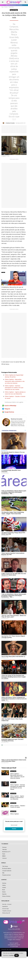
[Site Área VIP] (14, 2)
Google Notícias (9, 412)
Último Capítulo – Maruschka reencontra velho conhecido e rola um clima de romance (14, 381)
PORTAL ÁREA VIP (5, 900)
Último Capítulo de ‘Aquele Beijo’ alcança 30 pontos (14, 376)
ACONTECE (3, 879)
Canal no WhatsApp (10, 405)
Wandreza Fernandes (10, 123)
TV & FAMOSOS (4, 843)
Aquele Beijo (11, 7)
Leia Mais (11, 955)
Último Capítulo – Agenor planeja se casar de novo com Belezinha (15, 393)
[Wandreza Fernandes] (4, 123)
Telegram (7, 409)
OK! (17, 955)
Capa (2, 7)
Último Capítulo (14, 814)
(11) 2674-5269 (14, 946)
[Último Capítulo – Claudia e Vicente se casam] (5, 804)
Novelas (6, 7)
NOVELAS (3, 862)
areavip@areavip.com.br (14, 944)
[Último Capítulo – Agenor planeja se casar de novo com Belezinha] (5, 795)
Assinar (14, 828)
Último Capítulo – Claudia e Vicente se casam (15, 397)
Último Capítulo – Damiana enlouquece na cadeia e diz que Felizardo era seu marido (14, 387)
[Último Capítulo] (5, 812)
